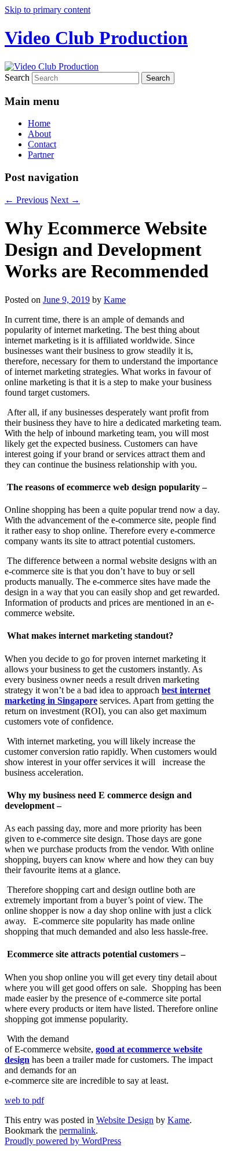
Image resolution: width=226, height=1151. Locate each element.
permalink (77, 1130)
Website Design (125, 1120)
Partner (41, 155)
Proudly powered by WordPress (63, 1141)
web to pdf (24, 1100)
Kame (115, 300)
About (39, 134)
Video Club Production (96, 37)
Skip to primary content (47, 10)
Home (39, 123)
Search (17, 77)
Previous (26, 200)
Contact (42, 144)
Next (65, 200)
